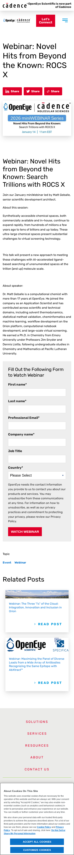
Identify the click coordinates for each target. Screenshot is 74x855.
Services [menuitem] (37, 734)
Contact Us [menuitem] (37, 769)
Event (7, 562)
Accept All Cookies (37, 841)
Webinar (20, 562)
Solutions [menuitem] (37, 722)
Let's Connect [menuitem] (45, 20)
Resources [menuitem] (37, 746)
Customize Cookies (37, 850)
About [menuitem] (37, 757)
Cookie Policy (44, 827)
